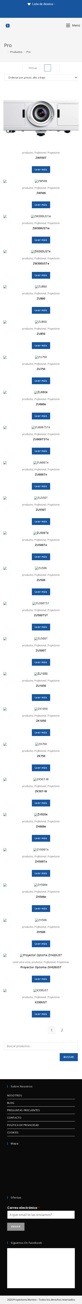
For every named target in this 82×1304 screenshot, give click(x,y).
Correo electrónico (23, 1208)
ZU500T (41, 650)
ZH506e (41, 897)
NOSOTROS (14, 1095)
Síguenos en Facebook (26, 1243)
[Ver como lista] (56, 67)
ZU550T (41, 510)
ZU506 (41, 580)
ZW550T (41, 158)
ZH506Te (41, 861)
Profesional (40, 152)
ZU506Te (41, 545)
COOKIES (13, 1132)
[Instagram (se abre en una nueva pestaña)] (45, 12)
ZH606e (41, 826)
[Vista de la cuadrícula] (47, 67)
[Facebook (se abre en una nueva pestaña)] (36, 12)
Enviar (15, 1226)
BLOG (10, 1103)
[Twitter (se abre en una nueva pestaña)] (27, 12)
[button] (67, 66)
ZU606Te (41, 474)
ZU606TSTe (41, 439)
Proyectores (53, 152)
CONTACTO (14, 1117)
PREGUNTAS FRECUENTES (23, 1110)
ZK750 (41, 756)
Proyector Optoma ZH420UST (41, 967)
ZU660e (41, 404)
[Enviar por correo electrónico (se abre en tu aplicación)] (54, 12)
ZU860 (41, 298)
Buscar (69, 1057)
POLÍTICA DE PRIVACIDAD (23, 1125)
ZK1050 (41, 721)
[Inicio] (5, 52)
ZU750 (41, 369)
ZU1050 (41, 686)
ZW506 (41, 193)
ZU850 (41, 334)
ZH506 (41, 932)
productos (27, 152)
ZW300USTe (41, 263)
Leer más (41, 169)
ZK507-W (41, 791)
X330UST (41, 1002)
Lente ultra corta (21, 962)
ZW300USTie (41, 228)
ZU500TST (41, 615)
